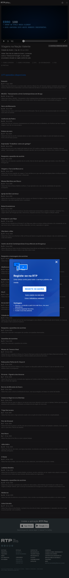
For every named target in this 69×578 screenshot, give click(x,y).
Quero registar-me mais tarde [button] (34, 295)
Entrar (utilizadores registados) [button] (34, 298)
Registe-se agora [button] (34, 289)
